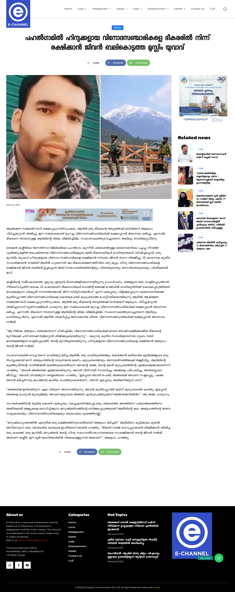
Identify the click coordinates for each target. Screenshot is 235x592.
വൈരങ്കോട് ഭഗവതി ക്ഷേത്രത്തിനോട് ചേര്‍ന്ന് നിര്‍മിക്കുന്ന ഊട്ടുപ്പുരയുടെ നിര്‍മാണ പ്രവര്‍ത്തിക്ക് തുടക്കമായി (133, 526)
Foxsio (156, 587)
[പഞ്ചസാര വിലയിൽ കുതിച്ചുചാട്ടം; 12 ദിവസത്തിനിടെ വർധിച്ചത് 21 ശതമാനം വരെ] (185, 243)
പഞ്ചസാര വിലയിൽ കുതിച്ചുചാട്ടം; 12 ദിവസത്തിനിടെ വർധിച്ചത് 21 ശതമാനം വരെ (212, 246)
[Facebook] (18, 565)
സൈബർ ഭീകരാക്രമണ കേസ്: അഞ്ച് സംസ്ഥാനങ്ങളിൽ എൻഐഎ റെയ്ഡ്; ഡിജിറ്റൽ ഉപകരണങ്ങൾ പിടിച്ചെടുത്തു (210, 223)
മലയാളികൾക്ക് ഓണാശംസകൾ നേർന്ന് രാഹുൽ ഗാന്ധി (211, 156)
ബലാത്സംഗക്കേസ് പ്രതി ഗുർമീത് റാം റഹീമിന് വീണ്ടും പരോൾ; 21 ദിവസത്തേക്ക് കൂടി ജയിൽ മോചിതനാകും (211, 200)
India (117, 27)
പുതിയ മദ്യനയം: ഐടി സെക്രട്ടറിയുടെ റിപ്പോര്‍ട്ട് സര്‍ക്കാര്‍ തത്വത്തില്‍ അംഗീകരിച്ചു (132, 541)
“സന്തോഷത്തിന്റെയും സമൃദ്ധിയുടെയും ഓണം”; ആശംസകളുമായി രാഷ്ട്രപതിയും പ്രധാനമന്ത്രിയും (210, 178)
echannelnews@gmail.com (33, 540)
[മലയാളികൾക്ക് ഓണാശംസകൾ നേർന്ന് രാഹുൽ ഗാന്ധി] (185, 153)
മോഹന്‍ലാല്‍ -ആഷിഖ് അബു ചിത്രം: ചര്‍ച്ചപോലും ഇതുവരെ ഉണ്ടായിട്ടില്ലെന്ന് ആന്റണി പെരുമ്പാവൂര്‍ (134, 555)
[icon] (9, 573)
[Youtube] (27, 565)
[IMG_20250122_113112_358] (89, 224)
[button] (225, 9)
